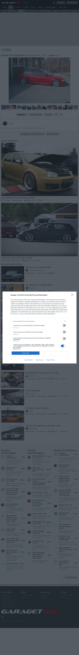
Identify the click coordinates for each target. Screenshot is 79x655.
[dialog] (39, 327)
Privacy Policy (50, 360)
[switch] (63, 325)
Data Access (39, 360)
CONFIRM (25, 353)
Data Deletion (28, 360)
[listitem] (39, 321)
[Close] (73, 295)
